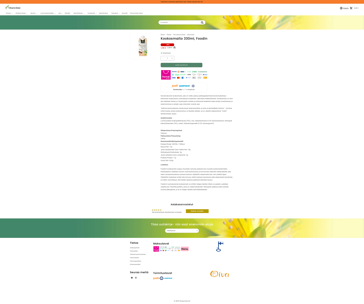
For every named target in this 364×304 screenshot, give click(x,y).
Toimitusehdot (134, 257)
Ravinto (33, 13)
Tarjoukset (114, 13)
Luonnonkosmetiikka (47, 13)
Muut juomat (190, 34)
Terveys (8, 13)
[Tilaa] (197, 230)
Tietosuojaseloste (135, 261)
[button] (8, 13)
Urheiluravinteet (21, 13)
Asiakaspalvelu (134, 247)
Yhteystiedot (134, 251)
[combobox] (182, 22)
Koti (60, 13)
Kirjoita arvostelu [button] (197, 211)
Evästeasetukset (135, 264)
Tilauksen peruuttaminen (138, 254)
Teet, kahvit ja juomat (179, 34)
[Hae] (202, 22)
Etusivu (163, 34)
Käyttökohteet (78, 13)
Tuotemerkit (91, 13)
